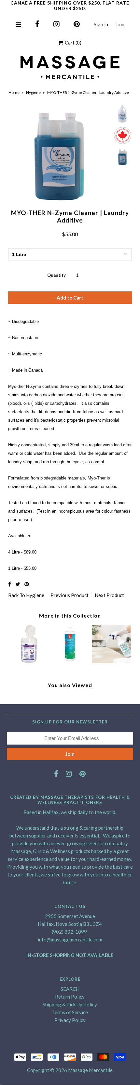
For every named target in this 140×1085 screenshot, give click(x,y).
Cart (72, 42)
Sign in (101, 24)
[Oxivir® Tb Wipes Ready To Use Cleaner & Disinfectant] (28, 661)
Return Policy (70, 997)
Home (14, 92)
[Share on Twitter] (17, 584)
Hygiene (33, 92)
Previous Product (69, 595)
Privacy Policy (70, 1020)
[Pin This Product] (26, 584)
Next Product (109, 595)
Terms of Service (70, 1012)
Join (120, 24)
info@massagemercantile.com (70, 939)
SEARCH (70, 989)
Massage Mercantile (90, 1070)
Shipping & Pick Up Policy (70, 1004)
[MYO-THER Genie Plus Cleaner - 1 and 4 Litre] (111, 661)
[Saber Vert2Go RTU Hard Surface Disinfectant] (70, 661)
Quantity (56, 275)
